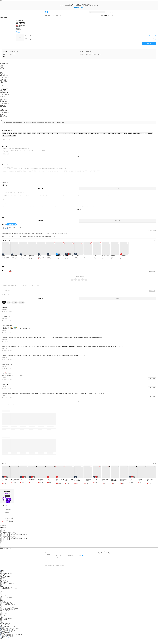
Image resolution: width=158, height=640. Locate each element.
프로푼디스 (4, 255)
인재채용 (80, 555)
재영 (3, 257)
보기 (1, 614)
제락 (3, 482)
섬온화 (39, 480)
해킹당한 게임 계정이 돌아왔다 (60, 256)
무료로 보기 (2, 597)
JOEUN (130, 480)
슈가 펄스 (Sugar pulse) (60, 480)
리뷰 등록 (152, 290)
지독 (45, 257)
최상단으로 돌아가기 (7, 548)
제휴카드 (57, 553)
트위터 (6, 228)
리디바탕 (57, 559)
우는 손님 (42, 257)
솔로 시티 (95, 479)
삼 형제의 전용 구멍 (151, 480)
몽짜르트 (112, 482)
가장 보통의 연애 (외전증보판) (78, 480)
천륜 (48, 479)
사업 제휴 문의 (70, 555)
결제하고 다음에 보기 (11, 604)
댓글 (150, 310)
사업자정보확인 (62, 565)
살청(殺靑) (86, 255)
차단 (11, 311)
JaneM (12, 480)
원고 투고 (69, 553)
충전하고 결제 (2, 610)
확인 (1, 591)
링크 (17, 28)
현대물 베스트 (4, 505)
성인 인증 (2, 540)
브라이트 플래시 (32, 479)
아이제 (17, 26)
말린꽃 (57, 482)
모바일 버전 (2, 638)
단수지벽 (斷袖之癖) (33, 256)
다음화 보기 (2, 625)
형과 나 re (140, 479)
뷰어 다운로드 (58, 555)
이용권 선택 (2, 596)
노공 (84, 482)
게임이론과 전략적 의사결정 (115, 256)
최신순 (3, 302)
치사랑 (130, 479)
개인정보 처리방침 (51, 565)
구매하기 (5, 619)
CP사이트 (58, 557)
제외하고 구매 (2, 544)
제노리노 (21, 480)
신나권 (94, 480)
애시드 (21, 479)
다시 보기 (6, 625)
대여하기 (1, 619)
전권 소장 (149, 43)
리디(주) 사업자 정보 (48, 563)
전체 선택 (2, 66)
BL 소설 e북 (18, 20)
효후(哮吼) (76, 255)
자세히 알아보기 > (60, 122)
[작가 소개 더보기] (79, 236)
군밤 (12, 257)
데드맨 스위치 (14, 255)
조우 (75, 482)
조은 (5, 257)
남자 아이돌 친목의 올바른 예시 (114, 480)
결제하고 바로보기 (3, 604)
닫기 (3, 614)
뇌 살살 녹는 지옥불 (105, 480)
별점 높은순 (14, 302)
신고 (8, 311)
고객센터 (48, 551)
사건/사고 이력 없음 (6, 480)
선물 (1, 72)
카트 (1, 71)
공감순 (8, 302)
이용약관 (46, 565)
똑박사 (66, 482)
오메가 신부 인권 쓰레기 (69, 480)
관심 (19, 32)
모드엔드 (49, 480)
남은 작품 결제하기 (3, 583)
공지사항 (48, 554)
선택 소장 (2, 73)
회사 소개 (80, 553)
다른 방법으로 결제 (3, 577)
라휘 (139, 480)
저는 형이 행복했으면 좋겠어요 (87, 480)
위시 (1, 69)
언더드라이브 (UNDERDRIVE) (124, 256)
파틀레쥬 (148, 482)
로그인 (110, 11)
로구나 (103, 482)
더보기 (154, 240)
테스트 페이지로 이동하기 (79, 7)
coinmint (14, 257)
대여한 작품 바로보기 (11, 583)
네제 (39, 257)
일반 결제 (7, 610)
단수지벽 (40, 255)
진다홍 (121, 482)
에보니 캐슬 (40, 479)
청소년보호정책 (57, 565)
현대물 (23, 20)
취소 (1, 542)
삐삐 (30, 480)
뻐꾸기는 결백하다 (15, 479)
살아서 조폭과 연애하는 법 (123, 480)
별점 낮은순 (21, 302)
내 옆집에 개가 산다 (105, 256)
